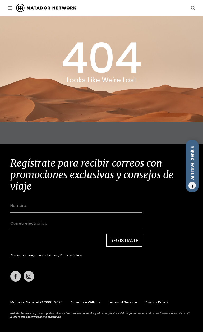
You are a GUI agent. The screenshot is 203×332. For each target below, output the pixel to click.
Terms (52, 255)
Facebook (15, 276)
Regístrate (124, 240)
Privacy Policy (71, 255)
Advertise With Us (85, 302)
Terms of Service (122, 302)
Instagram (29, 276)
